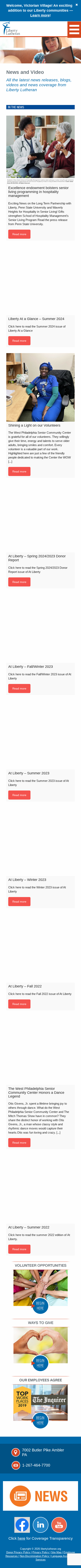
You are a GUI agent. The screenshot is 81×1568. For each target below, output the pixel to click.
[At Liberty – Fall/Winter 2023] (40, 628)
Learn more (40, 15)
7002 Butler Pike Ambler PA (43, 1452)
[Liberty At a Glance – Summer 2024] (40, 281)
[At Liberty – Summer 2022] (40, 1189)
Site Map (56, 1552)
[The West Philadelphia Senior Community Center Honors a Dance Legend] (40, 1050)
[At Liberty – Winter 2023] (40, 841)
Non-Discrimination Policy (35, 1556)
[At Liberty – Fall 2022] (40, 948)
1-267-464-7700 (36, 1465)
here (21, 1538)
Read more (19, 234)
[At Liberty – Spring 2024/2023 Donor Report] (40, 518)
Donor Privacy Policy (18, 1552)
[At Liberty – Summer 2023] (40, 735)
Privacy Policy (41, 1552)
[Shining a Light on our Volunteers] (40, 387)
